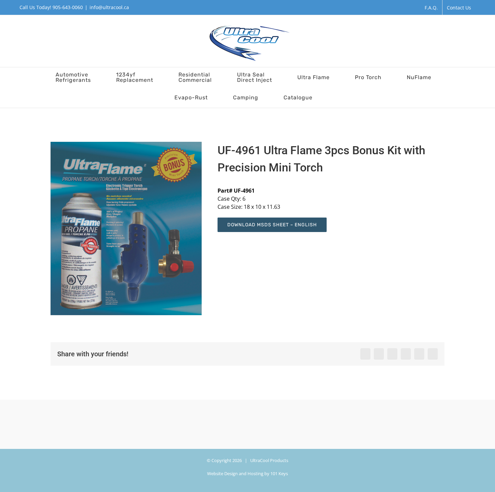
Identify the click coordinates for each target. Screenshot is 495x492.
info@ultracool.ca (109, 7)
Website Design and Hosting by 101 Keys (247, 473)
